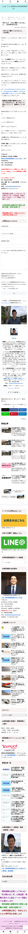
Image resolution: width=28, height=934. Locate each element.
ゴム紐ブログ (18, 399)
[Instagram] (13, 392)
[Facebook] (11, 392)
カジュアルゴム (9, 89)
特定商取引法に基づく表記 (20, 921)
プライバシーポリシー (14, 923)
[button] (25, 562)
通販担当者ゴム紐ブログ (8, 399)
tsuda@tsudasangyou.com (13, 186)
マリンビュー (11, 388)
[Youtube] (15, 392)
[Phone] (8, 392)
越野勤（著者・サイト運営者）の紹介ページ (14, 378)
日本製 (4, 401)
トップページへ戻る (7, 921)
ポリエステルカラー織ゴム (11, 91)
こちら (14, 188)
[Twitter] (19, 392)
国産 (24, 399)
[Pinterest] (17, 392)
